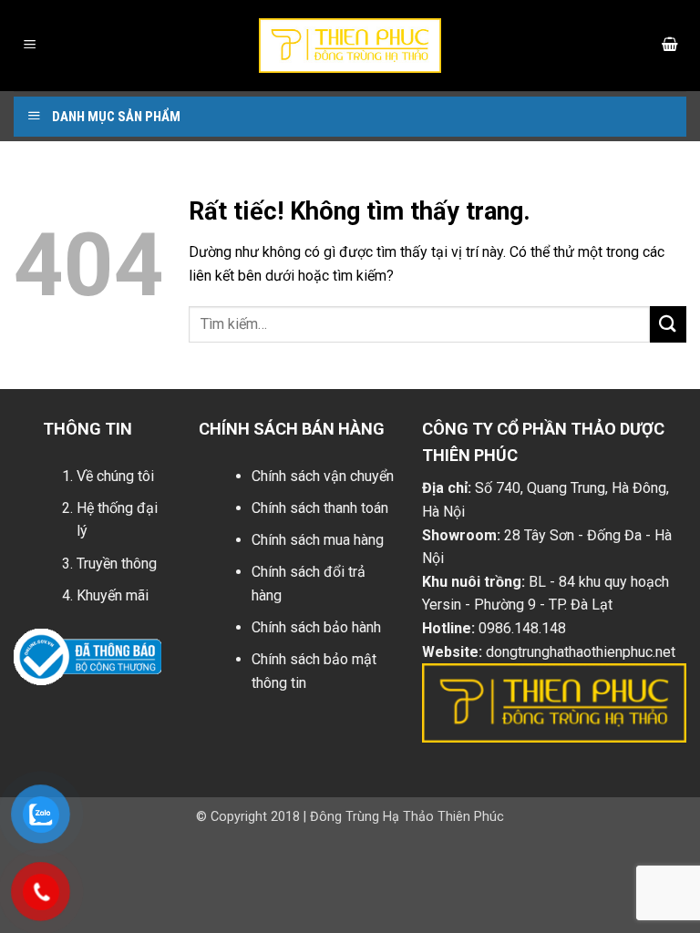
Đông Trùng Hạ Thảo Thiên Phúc (407, 817)
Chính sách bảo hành (316, 627)
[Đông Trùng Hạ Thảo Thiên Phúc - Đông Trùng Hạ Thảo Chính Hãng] (350, 45)
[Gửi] (668, 324)
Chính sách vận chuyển (323, 476)
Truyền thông (117, 563)
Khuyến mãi (113, 595)
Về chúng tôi (115, 476)
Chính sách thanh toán (320, 508)
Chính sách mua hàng (318, 540)
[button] (30, 46)
